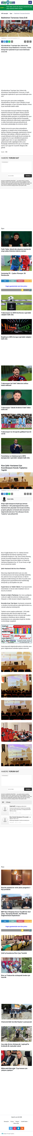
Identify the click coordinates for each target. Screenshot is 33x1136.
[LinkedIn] (7, 42)
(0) (16, 813)
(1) (20, 813)
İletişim (17, 1121)
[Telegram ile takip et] (18, 1128)
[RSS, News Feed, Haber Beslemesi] (22, 1128)
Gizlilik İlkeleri (24, 1121)
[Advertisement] (16, 70)
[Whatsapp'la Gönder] (9, 42)
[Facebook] (2, 42)
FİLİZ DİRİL (10, 499)
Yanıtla (12, 813)
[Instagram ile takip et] (14, 1128)
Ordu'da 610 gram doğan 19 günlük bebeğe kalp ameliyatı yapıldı (19, 7)
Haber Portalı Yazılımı (9, 1133)
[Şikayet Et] (30, 813)
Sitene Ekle (16, 1123)
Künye (12, 1121)
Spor (11, 13)
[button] (25, 42)
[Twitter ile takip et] (11, 1128)
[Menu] (30, 2)
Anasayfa (5, 13)
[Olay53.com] (8, 2)
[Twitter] (5, 42)
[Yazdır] (12, 42)
